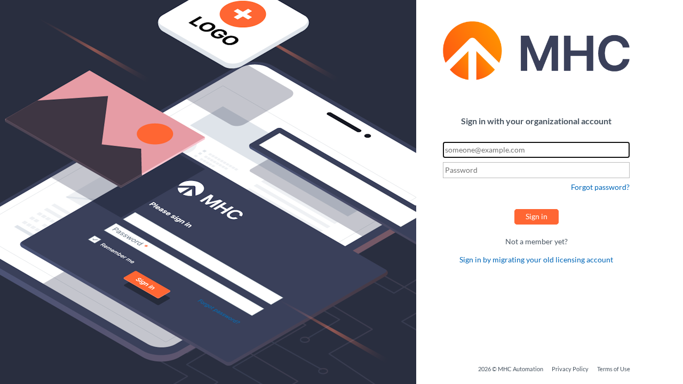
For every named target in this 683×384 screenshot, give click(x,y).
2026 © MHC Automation (510, 368)
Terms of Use (613, 368)
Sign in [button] (536, 216)
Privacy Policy (570, 368)
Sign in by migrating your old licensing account (536, 259)
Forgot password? (600, 186)
